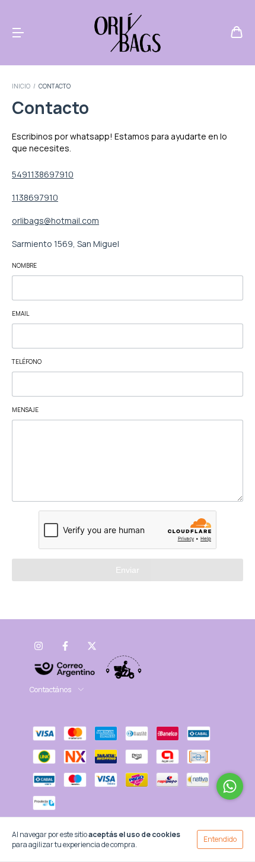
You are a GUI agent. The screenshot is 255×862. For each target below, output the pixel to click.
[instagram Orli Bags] (38, 646)
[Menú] (18, 33)
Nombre (24, 265)
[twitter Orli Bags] (92, 646)
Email (20, 313)
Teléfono (27, 361)
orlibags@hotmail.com (55, 220)
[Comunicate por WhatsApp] (229, 786)
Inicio (21, 86)
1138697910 (35, 197)
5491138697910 (43, 174)
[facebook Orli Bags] (65, 646)
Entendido (220, 839)
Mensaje (25, 409)
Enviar (127, 570)
